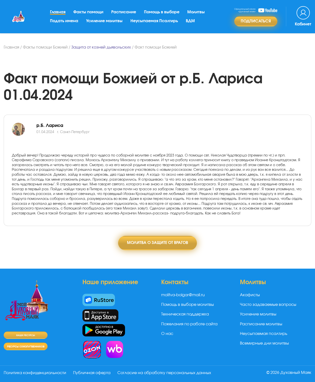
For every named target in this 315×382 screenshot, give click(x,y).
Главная (57, 12)
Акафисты (250, 295)
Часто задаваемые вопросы (268, 305)
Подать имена (64, 21)
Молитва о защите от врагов (157, 243)
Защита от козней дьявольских (101, 47)
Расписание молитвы (261, 324)
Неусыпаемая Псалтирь (154, 21)
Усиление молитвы (104, 21)
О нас (167, 334)
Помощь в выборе (161, 12)
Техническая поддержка (185, 314)
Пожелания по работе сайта (189, 324)
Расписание (123, 12)
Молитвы (196, 12)
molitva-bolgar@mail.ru (183, 295)
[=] (24, 135)
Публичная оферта (91, 373)
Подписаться (256, 21)
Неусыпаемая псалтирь (263, 334)
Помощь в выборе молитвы (187, 305)
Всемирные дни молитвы (264, 343)
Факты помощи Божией (45, 47)
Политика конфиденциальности (35, 373)
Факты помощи (88, 12)
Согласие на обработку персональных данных (164, 373)
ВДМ (190, 21)
